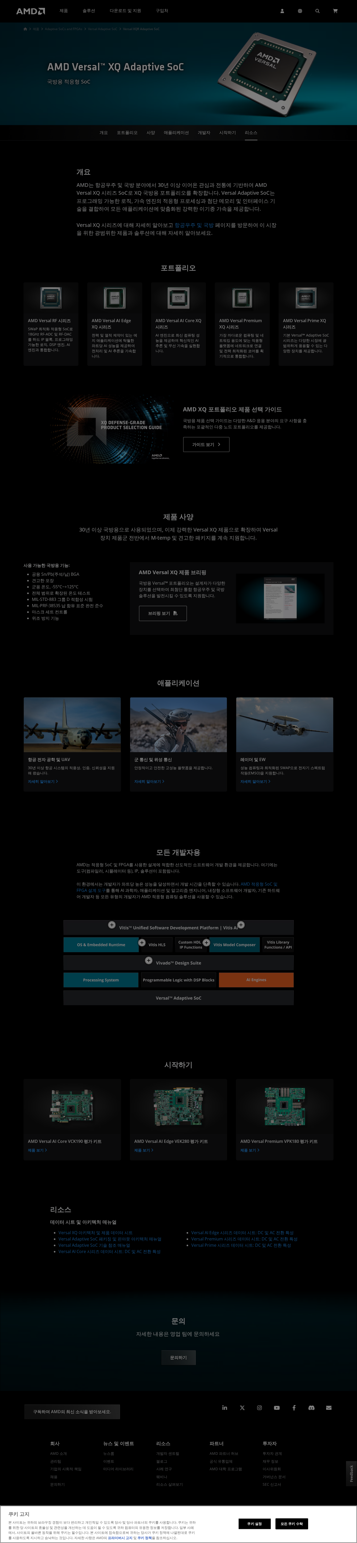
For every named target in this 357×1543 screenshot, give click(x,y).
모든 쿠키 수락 (292, 1523)
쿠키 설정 (254, 1523)
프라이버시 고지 (120, 1537)
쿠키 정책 (144, 1537)
